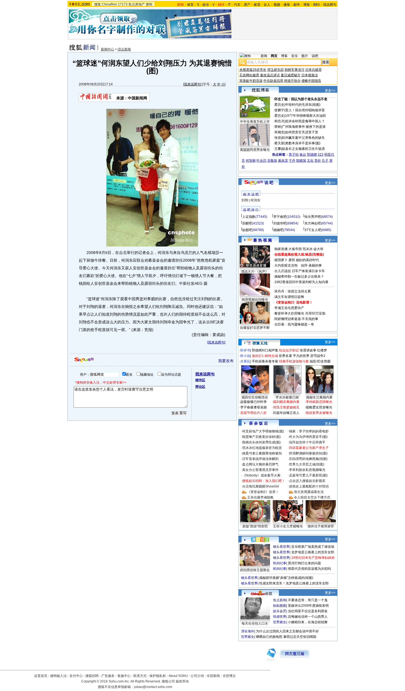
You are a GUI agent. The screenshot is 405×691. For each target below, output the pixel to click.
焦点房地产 (136, 4)
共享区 (245, 361)
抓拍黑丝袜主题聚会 (255, 570)
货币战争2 (317, 356)
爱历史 (279, 105)
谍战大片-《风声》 (255, 271)
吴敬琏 (272, 160)
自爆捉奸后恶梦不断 (255, 328)
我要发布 (226, 361)
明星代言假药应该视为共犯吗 (309, 569)
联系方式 (140, 676)
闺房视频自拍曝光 (255, 300)
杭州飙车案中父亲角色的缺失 (303, 138)
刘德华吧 (280, 223)
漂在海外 (247, 631)
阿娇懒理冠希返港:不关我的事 (296, 319)
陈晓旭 (301, 160)
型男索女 (279, 622)
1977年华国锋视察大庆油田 (305, 116)
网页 (274, 56)
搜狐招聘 (92, 676)
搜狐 (97, 4)
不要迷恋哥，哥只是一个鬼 (308, 600)
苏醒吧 (247, 223)
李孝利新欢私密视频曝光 (307, 470)
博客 (306, 5)
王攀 (277, 149)
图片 (304, 56)
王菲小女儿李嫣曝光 (288, 526)
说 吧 (268, 182)
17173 (123, 4)
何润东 (255, 200)
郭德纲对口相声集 (265, 350)
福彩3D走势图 (320, 361)
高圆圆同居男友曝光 (255, 150)
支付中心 (76, 676)
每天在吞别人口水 (255, 623)
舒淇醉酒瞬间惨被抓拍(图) (308, 453)
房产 (247, 5)
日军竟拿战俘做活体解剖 (260, 459)
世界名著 (285, 356)
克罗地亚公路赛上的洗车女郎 (312, 552)
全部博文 (229, 676)
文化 (310, 160)
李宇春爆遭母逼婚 (253, 407)
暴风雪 (283, 160)
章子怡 (294, 154)
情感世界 (279, 617)
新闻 (264, 56)
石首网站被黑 (249, 75)
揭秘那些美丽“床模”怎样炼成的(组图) (286, 578)
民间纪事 (279, 563)
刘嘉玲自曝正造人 (286, 413)
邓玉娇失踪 (275, 70)
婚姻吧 (278, 230)
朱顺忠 (279, 132)
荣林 (277, 127)
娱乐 (205, 5)
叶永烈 (261, 160)
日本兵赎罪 (313, 70)
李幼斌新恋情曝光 (319, 402)
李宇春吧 (280, 217)
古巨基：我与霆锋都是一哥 (294, 324)
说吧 (315, 56)
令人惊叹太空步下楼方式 (312, 497)
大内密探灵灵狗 (286, 265)
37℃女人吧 (312, 230)
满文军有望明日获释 (289, 297)
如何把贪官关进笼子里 (301, 132)
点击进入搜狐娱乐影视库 (307, 481)
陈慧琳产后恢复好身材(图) (261, 437)
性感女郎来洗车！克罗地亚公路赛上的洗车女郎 (294, 583)
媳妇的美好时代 (307, 260)
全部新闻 (213, 676)
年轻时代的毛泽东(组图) (302, 105)
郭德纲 (312, 154)
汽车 (237, 5)
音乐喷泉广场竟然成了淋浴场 (312, 547)
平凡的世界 (301, 356)
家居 (257, 5)
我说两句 (329, 5)
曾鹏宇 (279, 110)
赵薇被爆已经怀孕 (253, 402)
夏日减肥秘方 (291, 75)
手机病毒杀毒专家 (265, 361)
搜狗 (149, 4)
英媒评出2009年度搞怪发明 (308, 606)
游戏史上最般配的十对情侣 (309, 486)
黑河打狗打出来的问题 (304, 563)
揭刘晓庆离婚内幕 (286, 402)
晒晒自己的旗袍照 (269, 637)
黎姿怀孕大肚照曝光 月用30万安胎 (299, 313)
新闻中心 (107, 49)
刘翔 (244, 200)
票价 (317, 160)
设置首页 (40, 676)
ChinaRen (109, 4)
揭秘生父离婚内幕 (319, 397)
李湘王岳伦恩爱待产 (289, 308)
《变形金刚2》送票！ (263, 492)
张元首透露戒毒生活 (309, 492)
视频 (277, 5)
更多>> (330, 91)
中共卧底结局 (273, 81)
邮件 (296, 5)
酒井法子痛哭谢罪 (320, 526)
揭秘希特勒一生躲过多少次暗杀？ (299, 276)
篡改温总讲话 (270, 75)
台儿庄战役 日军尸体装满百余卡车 (299, 271)
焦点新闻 (279, 600)
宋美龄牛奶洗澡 (251, 81)
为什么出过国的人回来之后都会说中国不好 (287, 631)
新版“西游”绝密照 (255, 526)
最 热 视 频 (262, 240)
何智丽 (251, 160)
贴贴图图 (279, 606)
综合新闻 (124, 49)
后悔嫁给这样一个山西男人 (308, 617)
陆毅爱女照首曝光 (319, 407)
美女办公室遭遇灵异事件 (260, 470)
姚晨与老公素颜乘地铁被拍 (262, 453)
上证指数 (248, 217)
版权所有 (182, 681)
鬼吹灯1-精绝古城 (265, 356)
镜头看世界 (281, 547)
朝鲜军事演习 (294, 70)
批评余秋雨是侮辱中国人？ (305, 121)
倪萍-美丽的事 (311, 265)
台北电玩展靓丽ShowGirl (260, 486)
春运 (302, 154)
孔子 (325, 160)
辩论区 (200, 387)
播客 (287, 5)
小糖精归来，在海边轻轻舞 (308, 622)
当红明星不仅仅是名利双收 (308, 611)
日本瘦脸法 (309, 75)
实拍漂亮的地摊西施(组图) (308, 459)
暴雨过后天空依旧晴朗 (299, 637)
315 (320, 154)
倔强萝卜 (281, 260)
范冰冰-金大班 (313, 249)
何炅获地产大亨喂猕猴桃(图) (263, 431)
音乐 (294, 56)
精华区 (200, 380)
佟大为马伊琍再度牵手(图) (308, 437)
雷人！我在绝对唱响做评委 (305, 110)
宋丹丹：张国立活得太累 (292, 291)
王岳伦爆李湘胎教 (260, 497)
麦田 (291, 260)
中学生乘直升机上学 (255, 122)
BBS (316, 5)
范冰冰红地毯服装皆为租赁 (262, 448)
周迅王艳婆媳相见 (286, 407)
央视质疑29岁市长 (252, 70)
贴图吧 (247, 230)
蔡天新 (279, 143)
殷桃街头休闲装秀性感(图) (261, 442)
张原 (277, 138)
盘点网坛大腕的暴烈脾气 (260, 464)
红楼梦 (322, 350)
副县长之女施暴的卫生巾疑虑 (303, 149)
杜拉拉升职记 (289, 350)
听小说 (245, 356)
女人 (267, 5)
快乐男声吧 (312, 217)
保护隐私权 (157, 676)
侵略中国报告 (311, 81)
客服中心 (124, 676)
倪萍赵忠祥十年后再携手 (307, 442)
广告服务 (108, 676)
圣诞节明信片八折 (253, 413)
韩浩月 (279, 121)
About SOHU (178, 676)
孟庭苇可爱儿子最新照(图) (308, 475)
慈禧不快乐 (292, 81)
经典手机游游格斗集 (294, 361)
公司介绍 (197, 676)
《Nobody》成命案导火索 (261, 475)
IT (229, 5)
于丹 (292, 160)
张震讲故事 (308, 350)
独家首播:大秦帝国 (288, 249)
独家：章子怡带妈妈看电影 (309, 431)
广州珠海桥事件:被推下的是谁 (304, 127)
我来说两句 (192, 84)
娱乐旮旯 (279, 611)
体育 (190, 5)
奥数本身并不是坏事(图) (302, 143)
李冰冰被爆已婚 (287, 397)
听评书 (245, 350)
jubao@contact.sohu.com (153, 687)
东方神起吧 (312, 223)
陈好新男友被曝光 (319, 413)
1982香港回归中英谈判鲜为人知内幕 (301, 282)
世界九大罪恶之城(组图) (306, 464)
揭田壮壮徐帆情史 (255, 397)
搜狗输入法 (58, 676)
